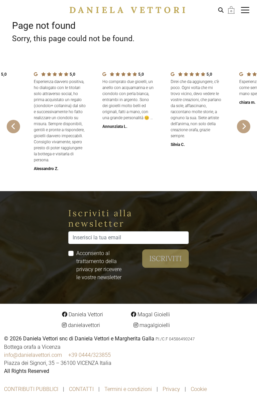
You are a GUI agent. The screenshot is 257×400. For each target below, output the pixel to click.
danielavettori (83, 325)
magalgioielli (154, 325)
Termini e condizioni (128, 389)
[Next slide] (243, 126)
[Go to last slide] (13, 126)
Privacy (171, 389)
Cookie (199, 389)
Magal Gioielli (153, 314)
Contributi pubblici (31, 389)
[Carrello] (231, 9)
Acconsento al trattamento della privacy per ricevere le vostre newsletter (98, 265)
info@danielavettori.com (33, 355)
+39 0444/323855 (89, 355)
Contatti (81, 389)
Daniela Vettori (128, 9)
